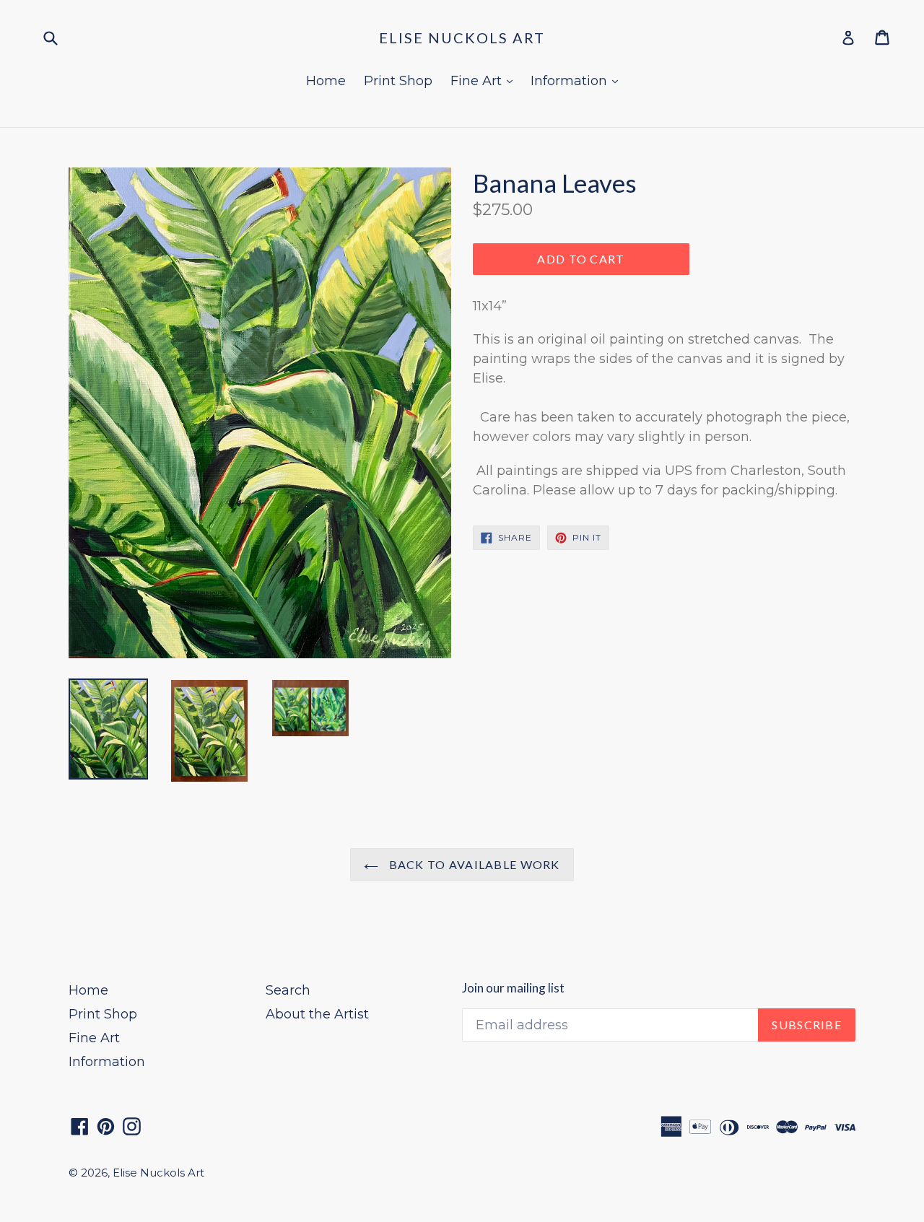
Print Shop (398, 81)
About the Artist (317, 1014)
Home (326, 81)
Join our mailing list (513, 988)
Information (578, 80)
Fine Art (485, 80)
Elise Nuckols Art (462, 37)
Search (288, 990)
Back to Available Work (472, 864)
